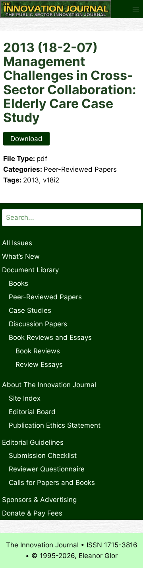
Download (26, 139)
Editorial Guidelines (33, 442)
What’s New (21, 256)
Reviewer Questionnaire (47, 469)
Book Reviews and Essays (50, 337)
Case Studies (30, 310)
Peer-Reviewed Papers (45, 297)
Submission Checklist (43, 455)
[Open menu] (135, 9)
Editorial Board (32, 412)
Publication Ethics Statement (54, 425)
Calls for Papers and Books (52, 483)
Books (18, 283)
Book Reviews (37, 351)
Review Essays (39, 364)
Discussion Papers (38, 324)
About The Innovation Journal (49, 385)
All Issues (17, 243)
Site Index (25, 398)
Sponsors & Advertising (39, 500)
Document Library (30, 270)
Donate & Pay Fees (32, 513)
